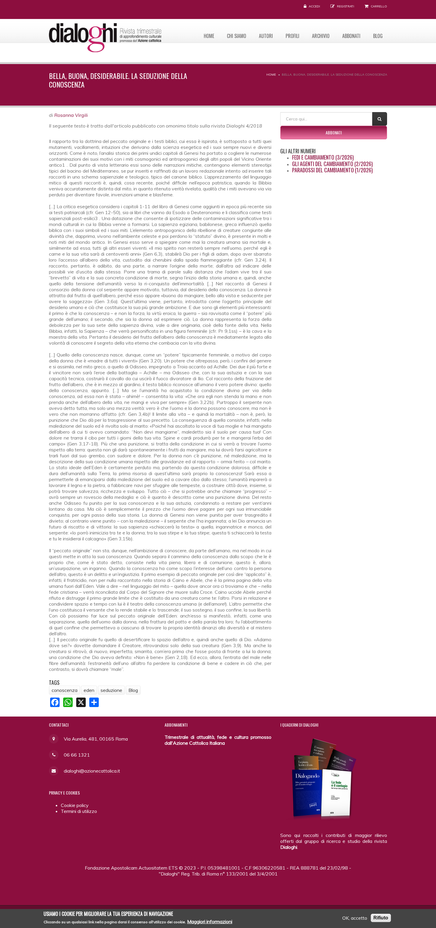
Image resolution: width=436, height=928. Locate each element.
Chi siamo (236, 35)
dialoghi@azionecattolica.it (92, 771)
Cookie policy (75, 805)
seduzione (111, 690)
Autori (266, 35)
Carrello (379, 6)
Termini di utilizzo (79, 811)
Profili (292, 35)
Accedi (314, 6)
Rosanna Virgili (71, 115)
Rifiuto (380, 917)
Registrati (345, 6)
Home (209, 35)
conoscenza (64, 690)
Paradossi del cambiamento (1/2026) (332, 170)
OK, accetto (354, 918)
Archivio (321, 35)
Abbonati (351, 35)
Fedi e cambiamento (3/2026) (323, 157)
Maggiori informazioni (209, 921)
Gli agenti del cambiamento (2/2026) (332, 164)
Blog (378, 35)
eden (89, 690)
